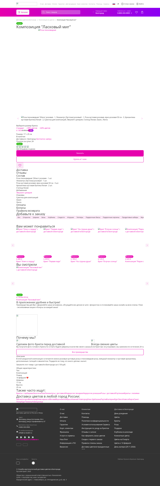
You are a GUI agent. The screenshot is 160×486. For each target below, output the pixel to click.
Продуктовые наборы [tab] (130, 217)
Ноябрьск (67, 399)
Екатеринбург (112, 399)
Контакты (92, 4)
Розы (116, 424)
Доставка (48, 4)
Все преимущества (80, 352)
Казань (98, 399)
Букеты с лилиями (131, 393)
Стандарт (20, 128)
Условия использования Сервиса (96, 424)
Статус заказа (129, 4)
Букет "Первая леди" (52, 259)
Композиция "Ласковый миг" (28, 297)
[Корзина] (142, 12)
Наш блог (64, 439)
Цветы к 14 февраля (122, 443)
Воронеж (59, 399)
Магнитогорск (22, 399)
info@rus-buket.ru (25, 433)
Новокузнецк (37, 401)
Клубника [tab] (51, 217)
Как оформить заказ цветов (93, 435)
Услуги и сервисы (67, 435)
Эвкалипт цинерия (24, 192)
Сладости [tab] (61, 217)
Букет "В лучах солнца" (107, 259)
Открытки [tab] (26, 217)
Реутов (103, 399)
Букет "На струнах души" (81, 259)
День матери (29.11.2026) (124, 447)
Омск (120, 399)
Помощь (99, 4)
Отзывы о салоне (89, 432)
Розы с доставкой (108, 393)
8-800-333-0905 (24, 427)
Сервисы (106, 4)
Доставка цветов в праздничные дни (95, 448)
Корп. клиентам (82, 4)
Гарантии (61, 4)
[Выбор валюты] (118, 4)
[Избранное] (136, 12)
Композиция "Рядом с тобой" (137, 259)
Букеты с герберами (24, 393)
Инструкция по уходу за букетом (95, 428)
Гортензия (120, 393)
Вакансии (64, 447)
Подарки (118, 428)
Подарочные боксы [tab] (93, 217)
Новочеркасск (43, 399)
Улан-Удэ (91, 399)
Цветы (117, 417)
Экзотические (39, 393)
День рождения (121, 413)
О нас (42, 4)
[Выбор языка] (114, 4)
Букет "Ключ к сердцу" (25, 259)
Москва (52, 399)
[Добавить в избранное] (20, 165)
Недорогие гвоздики (74, 393)
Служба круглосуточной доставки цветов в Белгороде (39, 469)
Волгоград (32, 399)
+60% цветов (45, 128)
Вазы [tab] (43, 217)
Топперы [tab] (80, 217)
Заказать (80, 153)
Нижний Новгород (79, 399)
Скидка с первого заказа (92, 439)
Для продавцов (71, 4)
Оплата (54, 4)
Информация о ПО (68, 443)
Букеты (117, 421)
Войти (141, 4)
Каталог (24, 12)
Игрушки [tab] (70, 217)
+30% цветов (31, 128)
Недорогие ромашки (92, 393)
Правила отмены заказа (92, 443)
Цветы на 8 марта (121, 439)
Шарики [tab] (36, 217)
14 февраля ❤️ (22, 377)
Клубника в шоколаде (123, 432)
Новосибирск (128, 399)
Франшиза (64, 432)
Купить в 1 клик (80, 159)
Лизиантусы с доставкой (55, 393)
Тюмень (28, 401)
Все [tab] (19, 217)
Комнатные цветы (122, 435)
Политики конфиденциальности (95, 421)
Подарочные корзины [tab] (111, 217)
